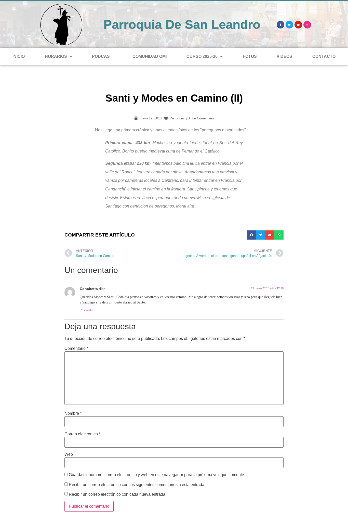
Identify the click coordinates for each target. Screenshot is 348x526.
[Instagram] (307, 25)
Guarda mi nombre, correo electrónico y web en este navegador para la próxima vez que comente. (157, 475)
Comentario (76, 349)
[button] (251, 235)
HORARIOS (56, 56)
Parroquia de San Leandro (181, 24)
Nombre (73, 413)
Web (68, 454)
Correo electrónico (82, 434)
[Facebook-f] (280, 25)
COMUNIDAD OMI (149, 56)
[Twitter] (289, 25)
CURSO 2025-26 (202, 56)
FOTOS (250, 56)
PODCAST (102, 56)
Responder (86, 310)
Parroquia (177, 118)
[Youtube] (298, 25)
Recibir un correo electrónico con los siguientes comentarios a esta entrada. (137, 485)
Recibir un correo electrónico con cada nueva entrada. (117, 494)
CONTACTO (324, 56)
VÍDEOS (284, 56)
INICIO (18, 56)
